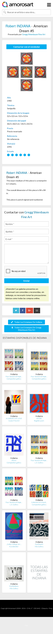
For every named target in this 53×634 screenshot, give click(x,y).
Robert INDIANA (18, 25)
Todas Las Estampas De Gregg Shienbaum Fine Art (27, 328)
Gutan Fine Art (14, 421)
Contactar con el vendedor (26, 46)
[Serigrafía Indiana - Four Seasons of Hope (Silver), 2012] (14, 484)
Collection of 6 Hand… (39, 502)
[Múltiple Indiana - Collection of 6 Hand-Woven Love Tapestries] (39, 484)
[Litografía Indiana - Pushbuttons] (14, 568)
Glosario (44, 608)
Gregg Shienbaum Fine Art (33, 34)
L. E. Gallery (39, 463)
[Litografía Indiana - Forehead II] (39, 526)
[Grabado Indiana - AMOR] (39, 400)
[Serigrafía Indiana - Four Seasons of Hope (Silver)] (14, 358)
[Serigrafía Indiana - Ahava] (14, 442)
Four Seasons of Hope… (14, 376)
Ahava (14, 460)
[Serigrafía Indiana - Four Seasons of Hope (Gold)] (39, 358)
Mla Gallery (39, 546)
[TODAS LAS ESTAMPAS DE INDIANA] (39, 589)
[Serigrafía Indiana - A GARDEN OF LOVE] (14, 400)
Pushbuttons (14, 586)
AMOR (39, 418)
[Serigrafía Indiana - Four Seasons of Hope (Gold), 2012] (39, 442)
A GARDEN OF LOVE (14, 418)
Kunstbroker (14, 546)
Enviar (26, 280)
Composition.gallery (14, 379)
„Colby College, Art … (14, 544)
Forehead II (39, 544)
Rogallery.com (39, 421)
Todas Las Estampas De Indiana (28, 322)
